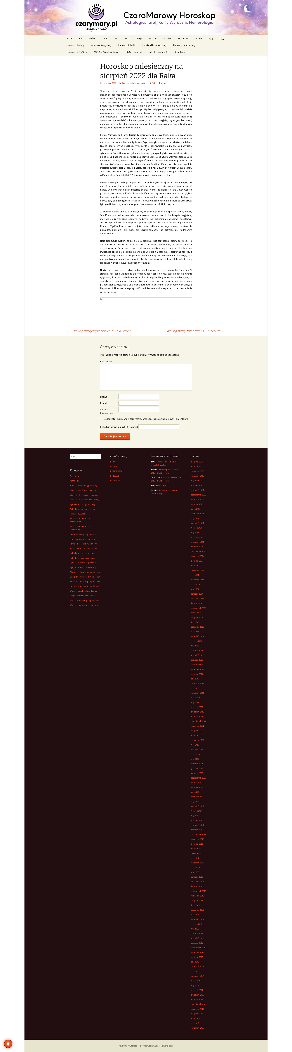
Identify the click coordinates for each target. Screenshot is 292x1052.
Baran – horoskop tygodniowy (83, 485)
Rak (105, 38)
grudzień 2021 (197, 711)
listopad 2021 (197, 716)
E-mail (104, 403)
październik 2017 (198, 947)
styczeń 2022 (197, 707)
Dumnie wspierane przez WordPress (156, 1045)
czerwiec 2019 (197, 853)
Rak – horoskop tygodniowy (82, 553)
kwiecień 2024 (197, 579)
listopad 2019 (197, 829)
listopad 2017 (197, 943)
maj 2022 (195, 688)
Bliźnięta (93, 38)
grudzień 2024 (197, 542)
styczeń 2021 (197, 763)
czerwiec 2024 (197, 570)
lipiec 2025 (195, 509)
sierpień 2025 (197, 504)
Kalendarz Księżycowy (101, 45)
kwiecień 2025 (197, 523)
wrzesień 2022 (197, 669)
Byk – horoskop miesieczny (82, 509)
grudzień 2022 (197, 655)
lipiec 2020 (195, 792)
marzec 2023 (196, 641)
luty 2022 (195, 702)
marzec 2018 (196, 924)
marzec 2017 (196, 980)
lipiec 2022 (195, 678)
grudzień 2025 (197, 490)
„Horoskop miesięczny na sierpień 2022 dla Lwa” (194, 331)
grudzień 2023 (197, 598)
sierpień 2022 (197, 674)
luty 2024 (195, 589)
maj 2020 (195, 801)
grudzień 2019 (197, 825)
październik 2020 (198, 777)
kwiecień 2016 (197, 1027)
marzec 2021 (196, 754)
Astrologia (180, 52)
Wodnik (198, 38)
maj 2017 (195, 971)
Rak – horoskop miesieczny (134, 83)
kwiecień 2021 (197, 749)
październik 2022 (198, 664)
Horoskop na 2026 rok (77, 52)
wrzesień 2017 (197, 952)
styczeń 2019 (197, 876)
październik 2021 (198, 721)
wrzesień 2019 (197, 839)
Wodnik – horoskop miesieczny (84, 605)
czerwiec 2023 (197, 626)
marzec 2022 (196, 697)
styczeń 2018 (197, 933)
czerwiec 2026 (197, 471)
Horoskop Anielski (126, 45)
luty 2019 (195, 872)
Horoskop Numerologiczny (154, 45)
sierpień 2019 (197, 843)
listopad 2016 (197, 999)
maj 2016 (195, 1023)
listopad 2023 (197, 603)
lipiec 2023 (195, 622)
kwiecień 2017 (197, 976)
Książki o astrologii (133, 52)
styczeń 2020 (197, 820)
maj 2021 (195, 744)
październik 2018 (198, 891)
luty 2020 (195, 815)
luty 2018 (195, 928)
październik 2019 (198, 834)
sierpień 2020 (197, 787)
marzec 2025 (196, 527)
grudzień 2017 (197, 938)
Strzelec (167, 38)
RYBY (112, 461)
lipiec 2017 (195, 961)
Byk (81, 38)
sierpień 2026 (197, 461)
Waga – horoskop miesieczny (83, 595)
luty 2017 (195, 985)
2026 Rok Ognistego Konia (106, 52)
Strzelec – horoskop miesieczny (84, 586)
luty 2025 (195, 532)
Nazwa (104, 396)
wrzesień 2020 (197, 782)
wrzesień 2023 (197, 612)
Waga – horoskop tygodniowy (83, 591)
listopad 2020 (197, 773)
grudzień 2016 (197, 994)
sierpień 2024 (197, 560)
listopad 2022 (197, 659)
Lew (116, 38)
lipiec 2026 (195, 466)
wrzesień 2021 (197, 726)
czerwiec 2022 (197, 683)
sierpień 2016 (197, 1013)
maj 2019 (195, 858)
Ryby (211, 38)
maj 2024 (195, 575)
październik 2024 (198, 551)
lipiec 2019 (195, 848)
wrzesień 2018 (197, 895)
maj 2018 (195, 914)
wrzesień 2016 (197, 1009)
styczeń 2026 (197, 485)
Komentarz (107, 361)
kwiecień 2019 (197, 862)
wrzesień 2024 (197, 556)
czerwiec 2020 (197, 796)
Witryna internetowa (106, 411)
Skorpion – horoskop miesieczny (85, 576)
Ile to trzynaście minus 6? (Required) (119, 426)
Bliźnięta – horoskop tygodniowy (84, 495)
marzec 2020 (196, 810)
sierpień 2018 (197, 900)
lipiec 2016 (195, 1018)
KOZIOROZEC (116, 471)
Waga (139, 38)
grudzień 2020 (197, 768)
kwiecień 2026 (197, 475)
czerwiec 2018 (197, 909)
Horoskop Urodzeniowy (184, 45)
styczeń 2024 (197, 593)
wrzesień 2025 (197, 499)
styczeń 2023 (197, 650)
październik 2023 (198, 608)
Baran (70, 38)
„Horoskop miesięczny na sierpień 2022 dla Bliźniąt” (99, 331)
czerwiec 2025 (197, 513)
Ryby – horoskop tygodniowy (83, 562)
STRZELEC (114, 475)
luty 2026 (195, 480)
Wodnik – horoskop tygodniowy (84, 600)
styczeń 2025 (197, 537)
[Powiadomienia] (8, 1044)
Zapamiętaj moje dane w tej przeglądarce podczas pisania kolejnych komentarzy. (146, 418)
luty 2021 (195, 759)
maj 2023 (195, 631)
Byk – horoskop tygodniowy (82, 504)
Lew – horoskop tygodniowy (83, 534)
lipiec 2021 (195, 735)
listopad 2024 (197, 546)
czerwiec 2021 (197, 740)
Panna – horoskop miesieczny (83, 548)
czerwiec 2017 (197, 966)
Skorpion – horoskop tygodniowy (85, 572)
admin (163, 83)
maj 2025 (195, 518)
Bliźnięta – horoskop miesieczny (84, 499)
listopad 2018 (197, 886)
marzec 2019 (196, 867)
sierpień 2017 (197, 957)
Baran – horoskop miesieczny (83, 490)
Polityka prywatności (159, 52)
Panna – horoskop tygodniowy (83, 543)
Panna (127, 38)
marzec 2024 (196, 584)
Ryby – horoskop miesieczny (83, 567)
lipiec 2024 (195, 565)
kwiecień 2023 (197, 636)
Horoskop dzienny (75, 45)
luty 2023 (195, 645)
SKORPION (115, 480)
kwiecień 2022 (197, 692)
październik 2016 (198, 1004)
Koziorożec (183, 38)
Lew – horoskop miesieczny (82, 539)
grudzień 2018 (197, 881)
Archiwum (74, 476)
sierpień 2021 (197, 730)
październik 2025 (198, 494)
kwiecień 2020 (197, 806)
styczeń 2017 (197, 990)
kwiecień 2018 (197, 919)
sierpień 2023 (197, 617)
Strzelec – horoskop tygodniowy (85, 581)
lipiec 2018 (195, 905)
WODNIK (114, 466)
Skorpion (153, 38)
